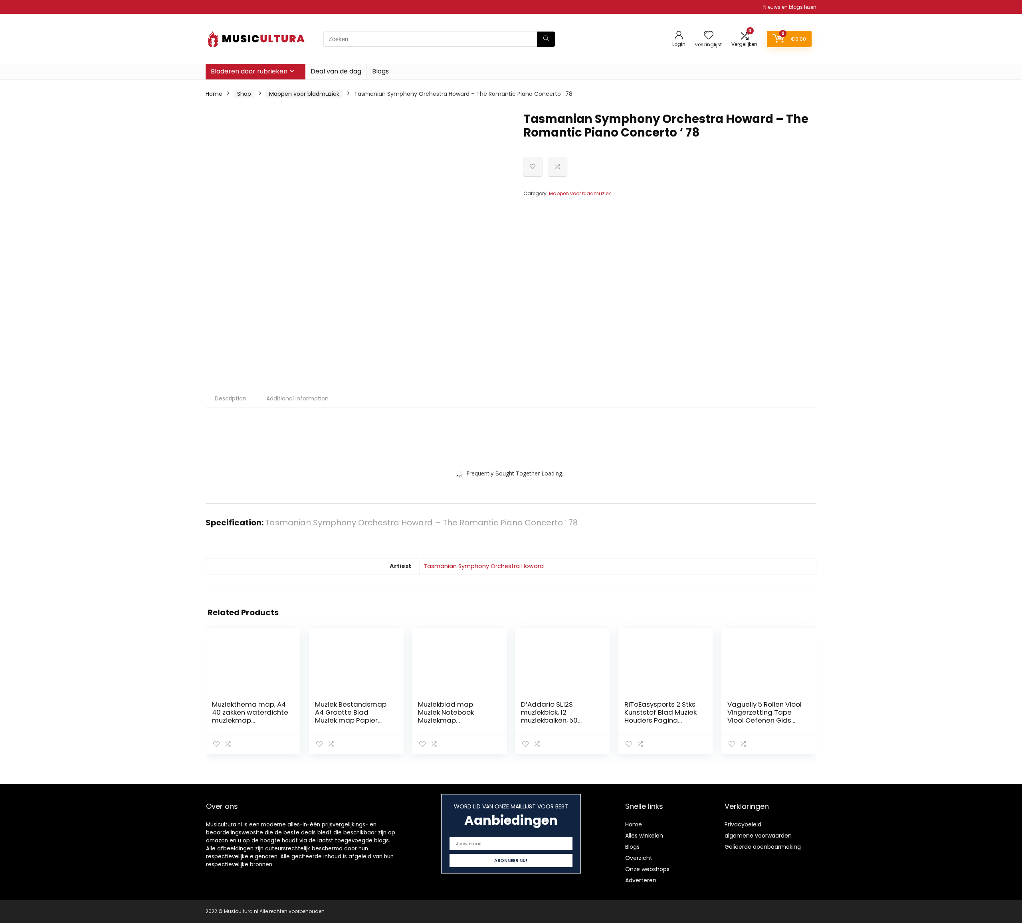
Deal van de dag (336, 71)
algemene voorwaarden (758, 836)
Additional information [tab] (297, 398)
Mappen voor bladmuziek (304, 94)
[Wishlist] (708, 35)
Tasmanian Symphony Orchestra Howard (484, 566)
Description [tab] (230, 398)
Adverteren (640, 880)
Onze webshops (647, 869)
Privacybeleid (743, 824)
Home (214, 94)
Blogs (380, 71)
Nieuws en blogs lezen (789, 7)
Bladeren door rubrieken (249, 71)
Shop (244, 94)
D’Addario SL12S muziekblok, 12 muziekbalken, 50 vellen (549, 716)
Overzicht (638, 858)
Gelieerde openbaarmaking (763, 847)
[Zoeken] (546, 39)
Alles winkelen (644, 836)
